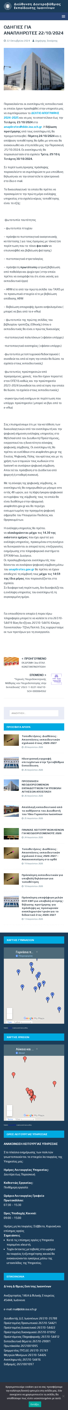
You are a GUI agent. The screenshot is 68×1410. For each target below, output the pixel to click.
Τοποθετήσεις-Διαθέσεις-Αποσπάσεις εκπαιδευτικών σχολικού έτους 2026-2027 (41, 739)
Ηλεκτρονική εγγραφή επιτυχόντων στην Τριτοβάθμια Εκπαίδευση (43, 762)
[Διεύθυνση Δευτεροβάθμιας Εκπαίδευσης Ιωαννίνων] (34, 10)
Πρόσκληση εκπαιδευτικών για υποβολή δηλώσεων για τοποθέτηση (42, 878)
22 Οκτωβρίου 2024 (18, 40)
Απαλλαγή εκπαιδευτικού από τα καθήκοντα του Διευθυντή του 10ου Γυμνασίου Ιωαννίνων (42, 810)
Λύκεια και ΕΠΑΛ (12, 1125)
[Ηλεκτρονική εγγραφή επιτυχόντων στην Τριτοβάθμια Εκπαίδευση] (11, 766)
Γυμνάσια (10, 1028)
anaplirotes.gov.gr (21, 569)
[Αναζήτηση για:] (34, 713)
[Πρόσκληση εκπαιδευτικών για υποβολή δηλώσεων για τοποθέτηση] (11, 882)
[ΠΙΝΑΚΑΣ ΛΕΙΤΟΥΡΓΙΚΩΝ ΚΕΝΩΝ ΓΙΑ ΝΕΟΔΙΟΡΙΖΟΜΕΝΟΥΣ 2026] (11, 837)
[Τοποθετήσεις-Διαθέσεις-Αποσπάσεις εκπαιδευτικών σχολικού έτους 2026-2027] (11, 743)
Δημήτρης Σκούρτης (46, 40)
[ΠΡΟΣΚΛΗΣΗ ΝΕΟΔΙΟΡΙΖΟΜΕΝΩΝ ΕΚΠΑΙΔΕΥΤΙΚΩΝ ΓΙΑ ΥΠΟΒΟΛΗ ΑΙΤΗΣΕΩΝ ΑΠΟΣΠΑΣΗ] (11, 788)
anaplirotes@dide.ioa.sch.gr (23, 126)
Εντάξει (35, 1404)
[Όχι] (63, 1396)
